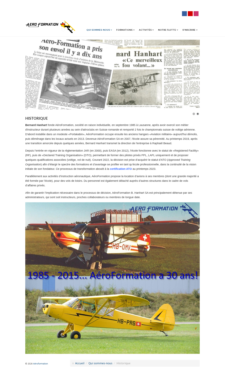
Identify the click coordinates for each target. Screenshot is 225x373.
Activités (145, 30)
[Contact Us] (190, 13)
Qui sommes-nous (98, 30)
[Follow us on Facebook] (184, 13)
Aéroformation (40, 363)
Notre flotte (167, 30)
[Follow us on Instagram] (196, 13)
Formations (124, 30)
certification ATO (121, 168)
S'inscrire (188, 30)
